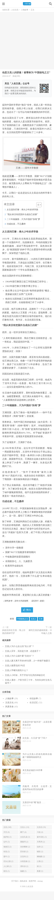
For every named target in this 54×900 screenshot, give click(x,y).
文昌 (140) (7, 827)
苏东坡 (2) (24, 852)
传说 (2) (6, 852)
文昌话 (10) (41, 827)
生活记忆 (34, 702)
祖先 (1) (6, 871)
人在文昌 (27, 3)
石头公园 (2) (8, 861)
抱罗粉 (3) (7, 837)
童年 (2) (6, 856)
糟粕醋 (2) (41, 856)
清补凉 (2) (24, 866)
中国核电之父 (22, 619)
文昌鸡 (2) (24, 856)
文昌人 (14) (24, 827)
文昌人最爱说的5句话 (15, 665)
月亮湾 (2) (41, 842)
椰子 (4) (23, 832)
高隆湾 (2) (24, 842)
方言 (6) (6, 832)
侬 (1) (39, 866)
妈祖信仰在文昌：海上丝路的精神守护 (13, 631)
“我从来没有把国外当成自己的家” (22, 214)
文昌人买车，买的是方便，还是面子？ (23, 651)
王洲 (40, 619)
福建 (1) (23, 871)
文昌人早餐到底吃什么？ (16, 670)
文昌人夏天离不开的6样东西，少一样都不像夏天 (27, 661)
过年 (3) (6, 842)
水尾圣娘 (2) (25, 861)
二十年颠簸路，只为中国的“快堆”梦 (23, 219)
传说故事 (34, 698)
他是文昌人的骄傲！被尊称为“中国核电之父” (26, 72)
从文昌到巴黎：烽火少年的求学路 (22, 209)
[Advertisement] (27, 41)
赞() (28, 610)
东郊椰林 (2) (25, 847)
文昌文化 (9, 702)
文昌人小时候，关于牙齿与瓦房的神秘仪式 (25, 675)
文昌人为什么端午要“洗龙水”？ (19, 656)
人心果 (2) (7, 866)
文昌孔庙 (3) (25, 837)
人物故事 (24, 10)
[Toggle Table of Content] (37, 204)
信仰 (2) (40, 847)
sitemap (40, 881)
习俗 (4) (40, 832)
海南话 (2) (7, 847)
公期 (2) (40, 861)
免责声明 (32, 881)
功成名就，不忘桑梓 (16, 224)
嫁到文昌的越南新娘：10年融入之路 (40, 631)
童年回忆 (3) (42, 837)
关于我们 (14, 881)
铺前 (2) (40, 852)
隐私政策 (23, 881)
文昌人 (33, 619)
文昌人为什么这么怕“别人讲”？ (19, 646)
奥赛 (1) (40, 871)
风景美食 (9, 706)
